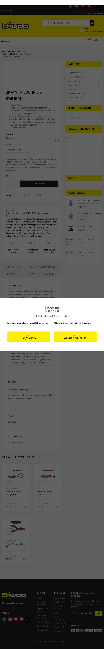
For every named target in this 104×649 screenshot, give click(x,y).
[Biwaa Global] (52, 308)
